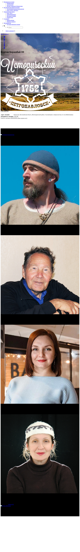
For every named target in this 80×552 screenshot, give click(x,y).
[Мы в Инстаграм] (4, 46)
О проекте (6, 19)
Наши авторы (10, 20)
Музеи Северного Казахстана (15, 6)
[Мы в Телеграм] (4, 39)
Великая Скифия (11, 16)
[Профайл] (40, 185)
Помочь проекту (11, 21)
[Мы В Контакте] (4, 48)
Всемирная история (9, 2)
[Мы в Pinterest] (4, 41)
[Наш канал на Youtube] (4, 36)
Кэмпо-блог (10, 17)
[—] (29, 110)
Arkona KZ (11, 504)
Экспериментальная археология (15, 9)
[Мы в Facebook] (4, 38)
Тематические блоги (9, 11)
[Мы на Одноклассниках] (4, 42)
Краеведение (10, 3)
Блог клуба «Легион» (12, 10)
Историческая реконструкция (11, 7)
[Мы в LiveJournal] (4, 43)
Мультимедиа (7, 23)
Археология (10, 4)
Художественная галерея (13, 24)
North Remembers (11, 14)
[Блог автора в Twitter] (4, 45)
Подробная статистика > (14, 515)
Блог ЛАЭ (9, 13)
